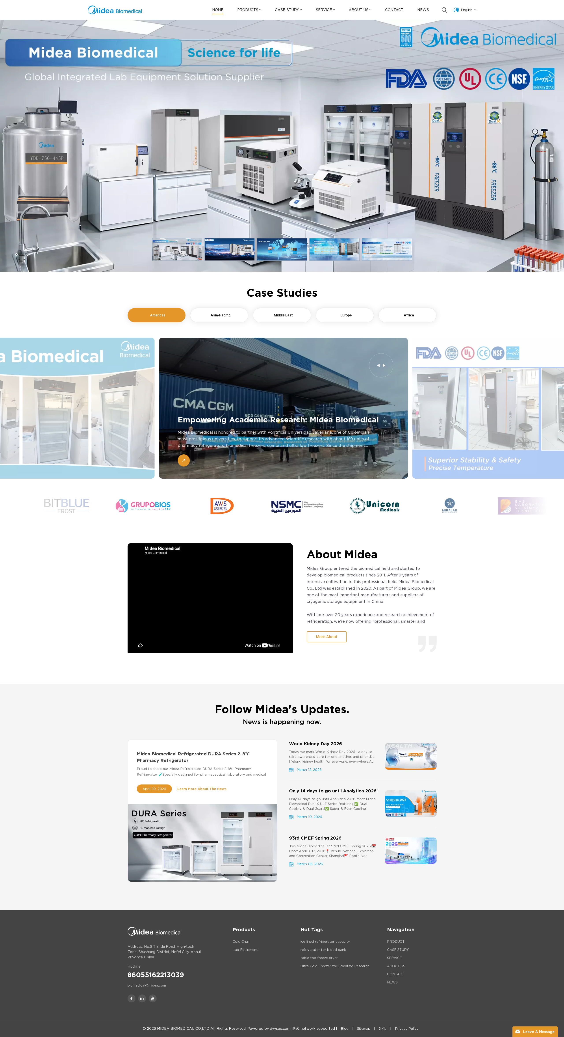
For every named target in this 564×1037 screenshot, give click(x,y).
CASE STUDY (398, 950)
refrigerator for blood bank (323, 950)
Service (324, 10)
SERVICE (394, 958)
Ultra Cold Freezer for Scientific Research (335, 966)
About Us (358, 10)
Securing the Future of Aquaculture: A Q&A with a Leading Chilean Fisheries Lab (273, 420)
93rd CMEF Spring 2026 (315, 838)
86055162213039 (156, 975)
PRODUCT (395, 942)
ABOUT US (396, 966)
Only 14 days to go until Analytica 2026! (333, 791)
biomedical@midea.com (147, 985)
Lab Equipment (245, 950)
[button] (378, 365)
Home (217, 10)
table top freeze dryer (319, 958)
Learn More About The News (201, 789)
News (423, 10)
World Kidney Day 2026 (315, 743)
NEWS (392, 982)
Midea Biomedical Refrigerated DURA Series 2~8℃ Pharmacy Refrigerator (193, 757)
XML (382, 1029)
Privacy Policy (407, 1029)
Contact (394, 10)
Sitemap (363, 1029)
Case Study (287, 10)
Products (247, 10)
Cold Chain (241, 942)
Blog (345, 1029)
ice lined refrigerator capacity (325, 942)
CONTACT (395, 974)
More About (326, 636)
